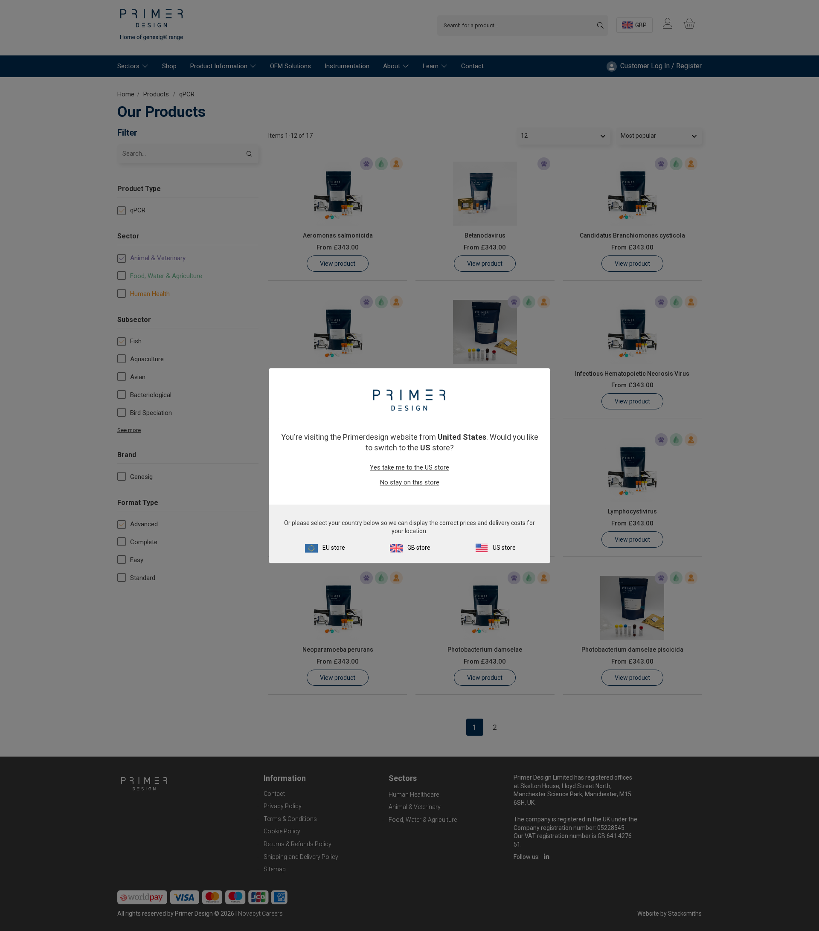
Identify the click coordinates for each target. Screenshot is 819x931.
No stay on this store (409, 483)
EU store (333, 547)
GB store (418, 547)
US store (504, 547)
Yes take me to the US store (409, 468)
